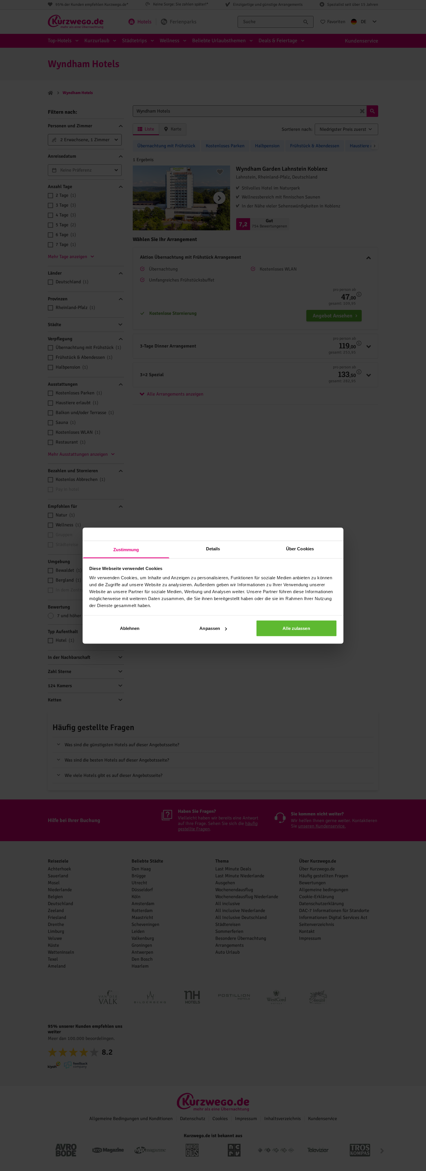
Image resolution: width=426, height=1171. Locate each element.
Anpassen (209, 628)
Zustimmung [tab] (126, 549)
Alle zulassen (296, 628)
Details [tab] (213, 548)
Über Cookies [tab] (300, 548)
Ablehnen (130, 628)
